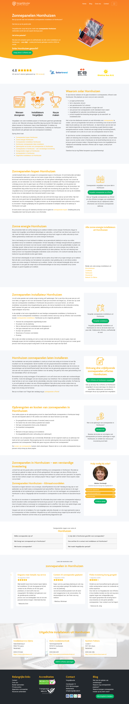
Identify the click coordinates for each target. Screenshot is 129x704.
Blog (90, 4)
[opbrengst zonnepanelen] (100, 417)
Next (120, 593)
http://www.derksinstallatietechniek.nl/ (62, 654)
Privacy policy (16, 687)
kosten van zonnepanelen (22, 446)
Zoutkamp (88, 270)
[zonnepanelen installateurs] (100, 308)
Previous (9, 593)
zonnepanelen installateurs (26, 318)
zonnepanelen (108, 120)
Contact (106, 4)
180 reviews (40, 74)
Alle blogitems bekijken (105, 696)
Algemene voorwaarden (20, 689)
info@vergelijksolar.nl (73, 691)
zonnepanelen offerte (51, 392)
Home (84, 4)
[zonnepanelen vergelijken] (100, 179)
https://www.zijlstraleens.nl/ (23, 654)
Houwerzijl (88, 275)
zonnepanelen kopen (60, 210)
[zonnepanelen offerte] (100, 361)
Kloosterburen (90, 268)
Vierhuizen (88, 273)
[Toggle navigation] (114, 4)
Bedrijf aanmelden (18, 685)
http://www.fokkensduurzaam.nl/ (96, 654)
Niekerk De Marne (91, 277)
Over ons (98, 4)
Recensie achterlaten (19, 691)
